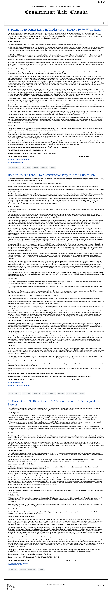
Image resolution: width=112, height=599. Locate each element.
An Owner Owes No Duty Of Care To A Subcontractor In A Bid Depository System (53, 402)
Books (31, 23)
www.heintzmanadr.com (16, 382)
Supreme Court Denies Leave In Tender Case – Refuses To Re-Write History (55, 29)
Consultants (26, 393)
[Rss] (99, 2)
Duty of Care (26, 167)
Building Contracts (14, 167)
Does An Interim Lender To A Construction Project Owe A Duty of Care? (52, 175)
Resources (52, 23)
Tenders (53, 167)
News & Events (63, 23)
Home (24, 23)
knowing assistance (49, 393)
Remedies (44, 167)
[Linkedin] (101, 2)
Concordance (41, 23)
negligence (61, 393)
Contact (80, 23)
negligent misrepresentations (75, 393)
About (72, 23)
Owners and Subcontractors (27, 569)
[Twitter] (104, 2)
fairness (35, 167)
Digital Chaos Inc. (67, 594)
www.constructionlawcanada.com (19, 385)
